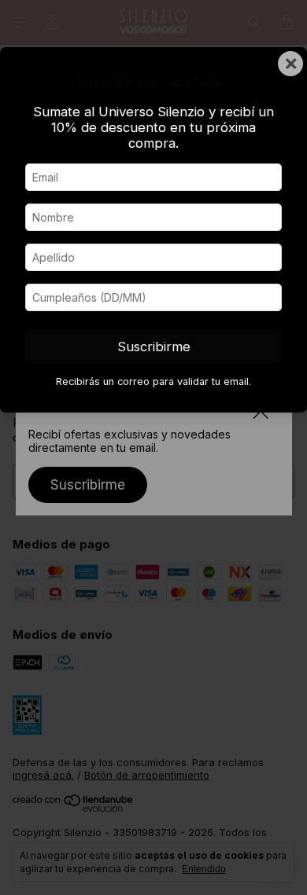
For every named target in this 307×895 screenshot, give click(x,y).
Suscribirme (153, 346)
